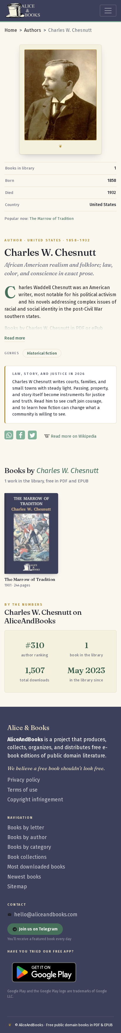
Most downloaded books (36, 867)
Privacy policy (23, 780)
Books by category (29, 847)
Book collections (26, 857)
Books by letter (25, 828)
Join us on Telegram (38, 929)
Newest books (24, 877)
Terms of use (22, 790)
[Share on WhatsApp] (8, 435)
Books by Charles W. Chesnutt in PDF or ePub (53, 328)
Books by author (27, 837)
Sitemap (17, 887)
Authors (32, 30)
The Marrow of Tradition (52, 218)
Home (10, 30)
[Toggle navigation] (108, 11)
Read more (14, 338)
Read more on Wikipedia (73, 436)
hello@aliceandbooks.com (45, 915)
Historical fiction (42, 353)
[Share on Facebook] (20, 435)
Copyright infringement (35, 800)
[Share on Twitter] (32, 435)
